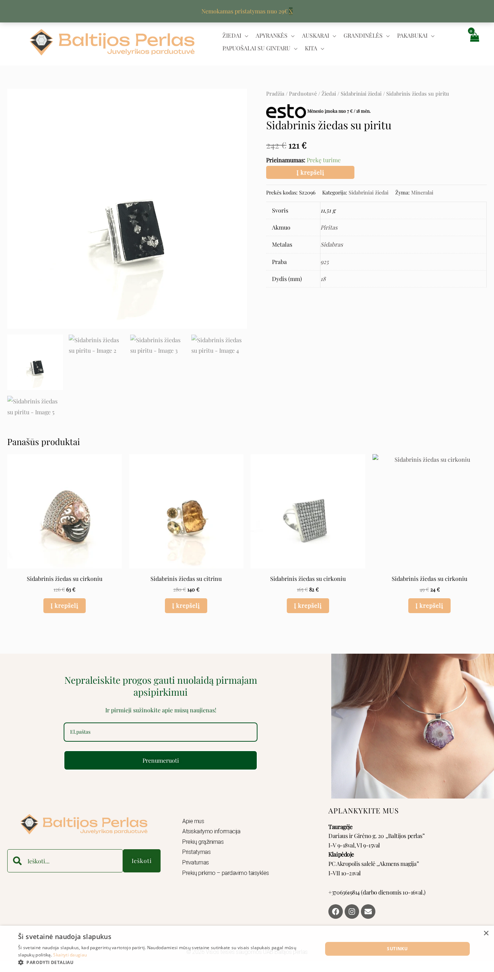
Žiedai (231, 35)
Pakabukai (412, 35)
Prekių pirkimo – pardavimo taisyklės (225, 873)
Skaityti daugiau (70, 955)
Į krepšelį (310, 172)
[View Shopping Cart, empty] (474, 41)
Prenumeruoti (160, 760)
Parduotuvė (303, 93)
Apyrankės (272, 35)
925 (324, 261)
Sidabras (331, 244)
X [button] (291, 11)
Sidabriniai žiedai (361, 93)
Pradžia (275, 93)
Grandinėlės (363, 35)
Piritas (328, 227)
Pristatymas (196, 852)
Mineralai (422, 192)
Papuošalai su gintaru (256, 48)
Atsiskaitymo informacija (211, 831)
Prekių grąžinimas (202, 841)
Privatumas (195, 862)
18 (322, 278)
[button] (165, 963)
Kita (311, 48)
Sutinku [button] (397, 949)
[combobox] (65, 860)
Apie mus (193, 821)
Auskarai (315, 35)
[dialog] (247, 949)
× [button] (486, 933)
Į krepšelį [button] (64, 605)
